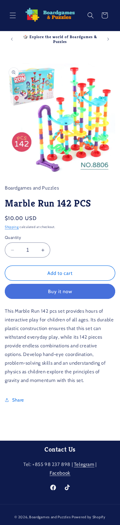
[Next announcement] (108, 39)
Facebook (60, 473)
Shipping (12, 227)
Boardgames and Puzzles (50, 517)
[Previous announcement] (12, 39)
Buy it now (60, 291)
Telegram (84, 464)
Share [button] (18, 400)
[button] (13, 15)
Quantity (13, 237)
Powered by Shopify (89, 517)
